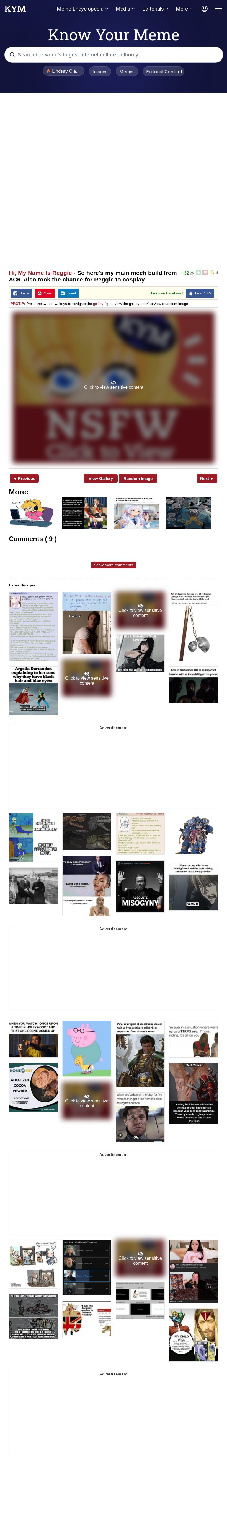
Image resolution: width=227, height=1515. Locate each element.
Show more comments (113, 565)
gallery (98, 304)
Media (122, 9)
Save (47, 293)
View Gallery (101, 478)
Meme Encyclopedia (80, 9)
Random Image (138, 478)
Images (99, 71)
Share (23, 293)
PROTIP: (18, 304)
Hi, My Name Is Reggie (40, 273)
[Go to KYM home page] (15, 10)
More (181, 9)
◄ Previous (24, 478)
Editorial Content (164, 71)
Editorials (153, 9)
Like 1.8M (202, 293)
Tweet (70, 293)
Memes (127, 71)
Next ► (207, 478)
